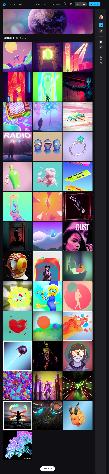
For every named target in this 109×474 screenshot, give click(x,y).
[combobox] (58, 4)
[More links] (105, 4)
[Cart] (71, 4)
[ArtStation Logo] (4, 4)
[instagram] (101, 47)
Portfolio (46, 469)
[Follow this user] (101, 25)
